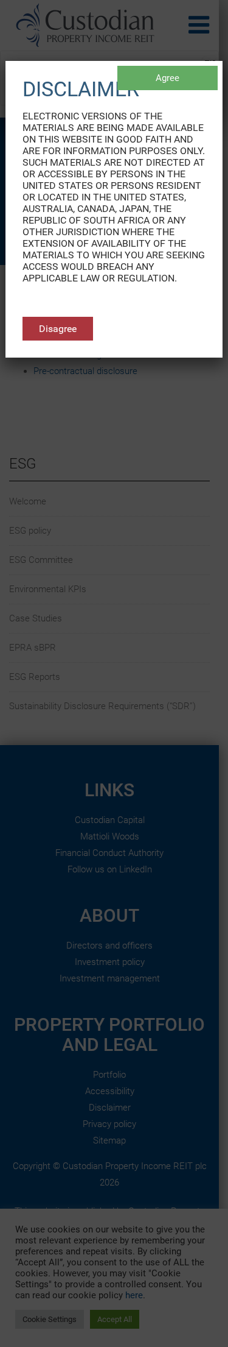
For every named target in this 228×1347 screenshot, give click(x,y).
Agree (167, 77)
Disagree (58, 328)
